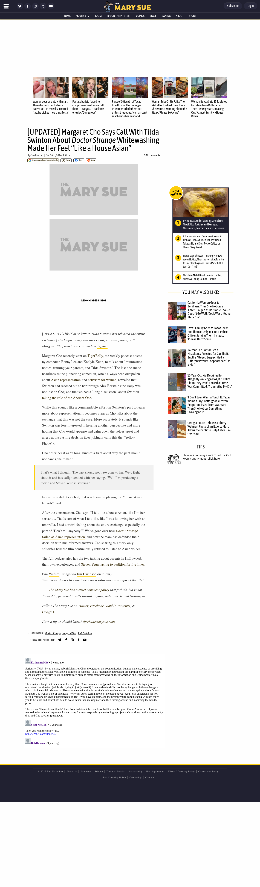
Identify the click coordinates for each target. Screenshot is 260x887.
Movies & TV (82, 15)
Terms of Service (115, 771)
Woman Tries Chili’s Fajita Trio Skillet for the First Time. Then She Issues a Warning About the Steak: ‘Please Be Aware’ (169, 107)
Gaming (166, 15)
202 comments (152, 155)
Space (153, 15)
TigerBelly (95, 355)
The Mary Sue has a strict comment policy (79, 589)
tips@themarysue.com (99, 621)
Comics (140, 15)
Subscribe (233, 6)
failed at (48, 536)
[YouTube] (51, 8)
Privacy (99, 771)
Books (98, 15)
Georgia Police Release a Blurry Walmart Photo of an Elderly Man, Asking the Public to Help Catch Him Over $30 (209, 428)
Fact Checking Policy (114, 777)
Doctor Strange (127, 530)
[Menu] (6, 6)
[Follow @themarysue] (20, 8)
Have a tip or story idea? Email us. (204, 455)
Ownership (135, 777)
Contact (149, 777)
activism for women (102, 379)
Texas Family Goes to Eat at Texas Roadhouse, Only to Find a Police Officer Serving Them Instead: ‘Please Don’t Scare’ (207, 333)
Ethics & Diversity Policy (181, 771)
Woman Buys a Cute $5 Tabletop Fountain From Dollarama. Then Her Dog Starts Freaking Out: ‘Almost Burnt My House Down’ (209, 109)
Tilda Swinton (85, 633)
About (180, 15)
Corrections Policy (208, 771)
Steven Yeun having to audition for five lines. (113, 564)
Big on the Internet (119, 15)
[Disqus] (94, 700)
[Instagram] (35, 8)
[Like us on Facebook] (27, 8)
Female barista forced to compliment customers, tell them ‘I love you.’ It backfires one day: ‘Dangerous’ (88, 107)
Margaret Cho (69, 633)
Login (250, 6)
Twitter (83, 605)
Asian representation (66, 379)
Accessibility (135, 771)
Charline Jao (36, 155)
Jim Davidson (86, 573)
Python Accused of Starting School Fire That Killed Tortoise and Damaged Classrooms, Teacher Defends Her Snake (203, 224)
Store (192, 15)
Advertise (85, 771)
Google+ (48, 611)
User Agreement (155, 771)
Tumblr (111, 605)
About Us (72, 771)
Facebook (97, 605)
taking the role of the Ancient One (66, 397)
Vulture (54, 573)
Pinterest (123, 605)
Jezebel (102, 346)
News (67, 15)
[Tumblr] (43, 8)
